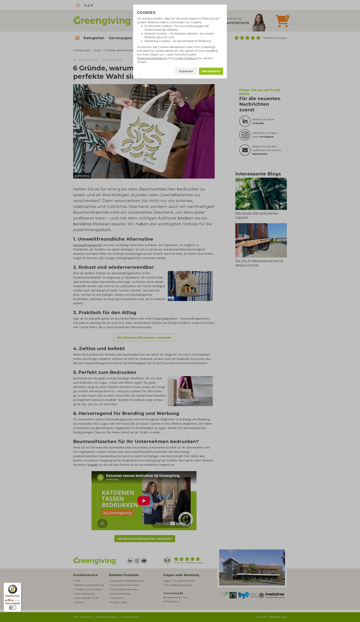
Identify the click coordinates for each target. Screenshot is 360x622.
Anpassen (186, 71)
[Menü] (19, 585)
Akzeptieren (211, 71)
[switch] (12, 608)
